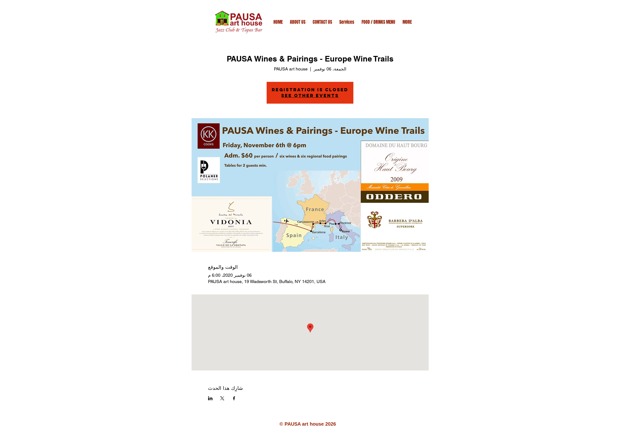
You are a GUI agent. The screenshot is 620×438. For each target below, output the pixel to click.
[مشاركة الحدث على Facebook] (234, 398)
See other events (310, 95)
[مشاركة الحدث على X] (222, 398)
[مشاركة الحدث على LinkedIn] (210, 398)
